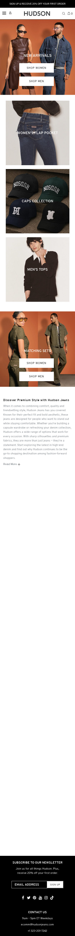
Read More (10, 464)
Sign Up (55, 884)
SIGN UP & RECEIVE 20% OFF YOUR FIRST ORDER (37, 4)
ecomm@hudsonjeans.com (37, 924)
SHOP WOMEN (36, 67)
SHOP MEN (36, 81)
